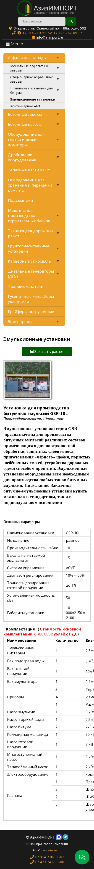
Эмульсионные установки (32, 99)
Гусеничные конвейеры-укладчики (31, 299)
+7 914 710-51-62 (37, 32)
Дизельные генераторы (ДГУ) (31, 273)
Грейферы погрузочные (31, 311)
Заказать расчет (49, 351)
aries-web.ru (54, 850)
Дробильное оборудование (22, 157)
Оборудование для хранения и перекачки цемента (30, 185)
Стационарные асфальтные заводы (31, 79)
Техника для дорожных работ (30, 233)
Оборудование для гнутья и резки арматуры (26, 139)
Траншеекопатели (26, 286)
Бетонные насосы (25, 124)
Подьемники (20, 200)
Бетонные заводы (25, 114)
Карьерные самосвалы (30, 261)
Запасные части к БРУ (29, 169)
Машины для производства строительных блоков (29, 215)
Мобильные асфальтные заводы (29, 68)
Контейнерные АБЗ (25, 106)
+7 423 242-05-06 (68, 32)
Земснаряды (20, 321)
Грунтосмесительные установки (28, 248)
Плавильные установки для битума (31, 90)
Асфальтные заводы (27, 57)
